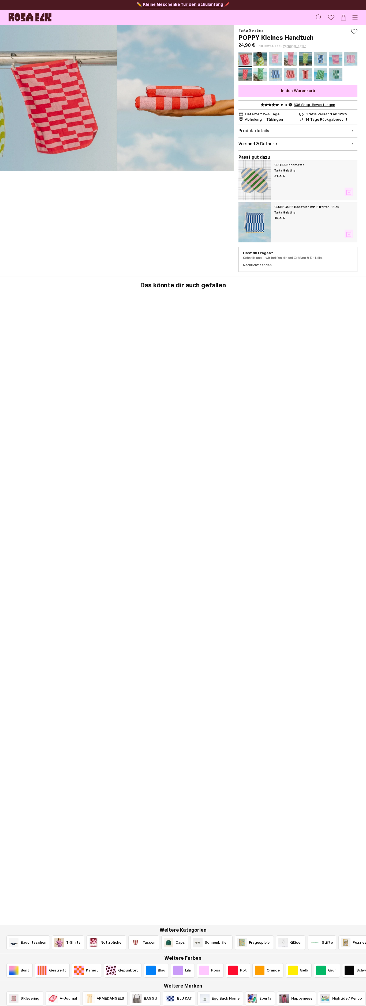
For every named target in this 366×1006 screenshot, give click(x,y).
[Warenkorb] (343, 17)
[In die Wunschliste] (354, 34)
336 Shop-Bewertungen (314, 105)
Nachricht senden (257, 265)
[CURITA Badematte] (254, 180)
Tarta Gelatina (250, 30)
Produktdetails (253, 131)
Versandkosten (295, 45)
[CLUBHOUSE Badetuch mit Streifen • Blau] (254, 222)
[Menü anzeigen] (355, 17)
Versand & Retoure (257, 144)
